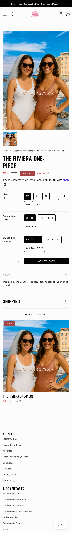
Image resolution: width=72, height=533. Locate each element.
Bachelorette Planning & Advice (17, 511)
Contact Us (8, 462)
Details (7, 274)
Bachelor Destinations (13, 505)
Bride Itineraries (10, 517)
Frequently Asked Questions (16, 456)
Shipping (11, 301)
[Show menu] (4, 14)
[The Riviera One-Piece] (36, 356)
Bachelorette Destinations (15, 499)
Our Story (7, 468)
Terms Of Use (9, 480)
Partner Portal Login (12, 444)
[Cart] (68, 14)
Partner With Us (10, 438)
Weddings (7, 529)
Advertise (7, 450)
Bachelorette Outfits (12, 493)
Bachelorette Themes (13, 523)
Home (5, 150)
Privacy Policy (9, 474)
